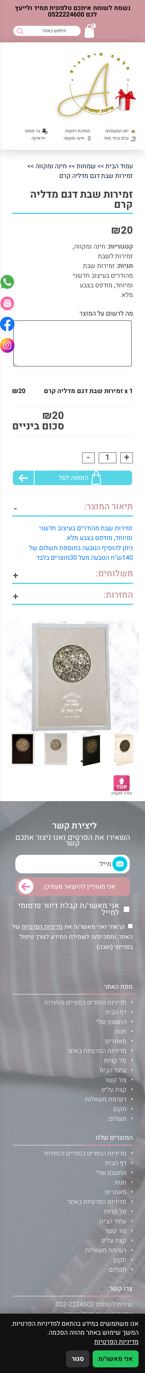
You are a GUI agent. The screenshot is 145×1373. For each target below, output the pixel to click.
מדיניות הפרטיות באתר (96, 1051)
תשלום (117, 1119)
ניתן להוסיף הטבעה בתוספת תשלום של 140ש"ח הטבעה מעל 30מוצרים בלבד (81, 553)
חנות (120, 1031)
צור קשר (115, 1080)
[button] (7, 303)
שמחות (86, 166)
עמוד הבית (119, 166)
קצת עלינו (113, 1090)
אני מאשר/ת (115, 1359)
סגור (78, 1359)
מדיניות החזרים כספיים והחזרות (85, 1002)
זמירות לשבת (115, 256)
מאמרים (115, 1041)
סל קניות (115, 1060)
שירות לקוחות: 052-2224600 (94, 1304)
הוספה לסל (73, 478)
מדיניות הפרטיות (42, 926)
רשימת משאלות (105, 1099)
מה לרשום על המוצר (106, 313)
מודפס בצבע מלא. (88, 538)
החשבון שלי (111, 1022)
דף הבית (115, 1012)
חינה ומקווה (51, 166)
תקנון (119, 1109)
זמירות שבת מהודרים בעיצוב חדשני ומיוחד (103, 275)
